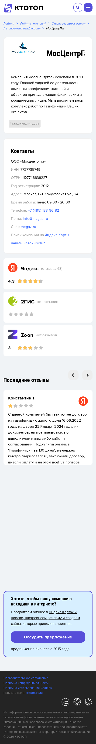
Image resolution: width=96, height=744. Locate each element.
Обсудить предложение (48, 637)
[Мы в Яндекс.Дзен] (77, 702)
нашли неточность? (28, 243)
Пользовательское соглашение (25, 678)
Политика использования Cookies (27, 688)
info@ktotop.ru (33, 693)
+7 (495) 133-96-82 (43, 210)
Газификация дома (24, 123)
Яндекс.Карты (57, 235)
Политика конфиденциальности (25, 683)
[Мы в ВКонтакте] (65, 702)
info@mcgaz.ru (35, 218)
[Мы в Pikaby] (89, 702)
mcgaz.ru (28, 226)
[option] (48, 427)
